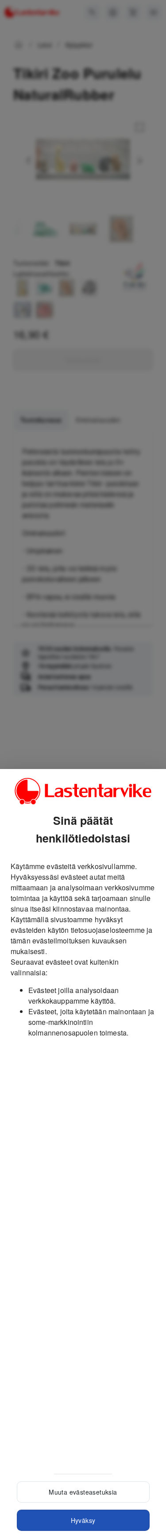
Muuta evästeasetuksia (83, 1492)
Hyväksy (83, 1520)
